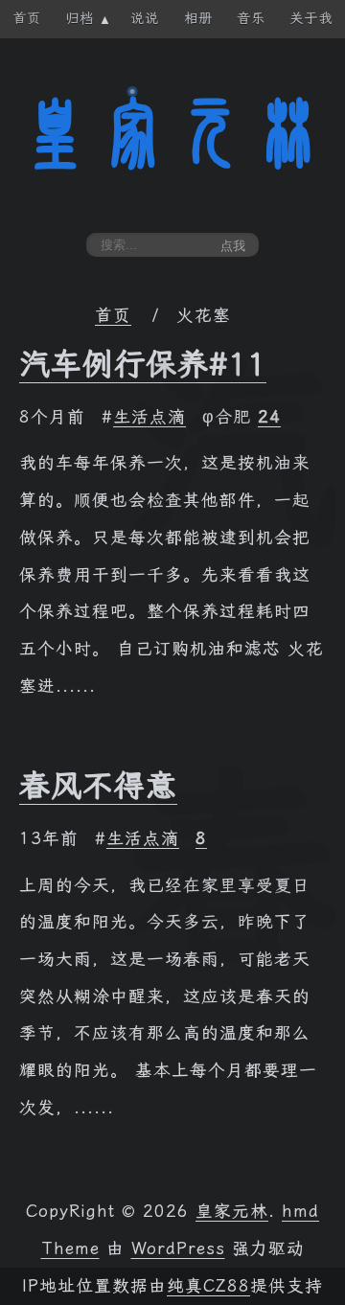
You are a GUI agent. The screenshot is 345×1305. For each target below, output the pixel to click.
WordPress (178, 1248)
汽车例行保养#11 (142, 364)
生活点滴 (149, 416)
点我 (232, 246)
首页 (113, 315)
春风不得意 (98, 785)
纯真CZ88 (208, 1285)
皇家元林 (172, 133)
